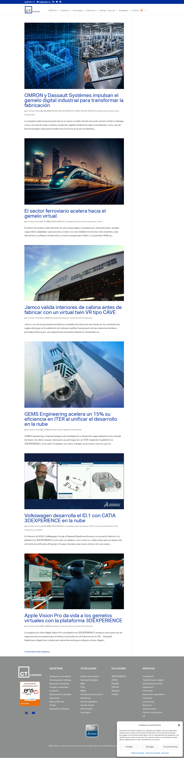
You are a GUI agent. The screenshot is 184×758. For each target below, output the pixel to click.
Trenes (100, 222)
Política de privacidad (152, 753)
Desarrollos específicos (153, 694)
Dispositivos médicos (59, 709)
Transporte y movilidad (33, 530)
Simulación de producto (91, 694)
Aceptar (129, 747)
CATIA (91, 526)
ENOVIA (115, 687)
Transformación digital (153, 680)
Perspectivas (29, 115)
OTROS (115, 694)
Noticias (110, 526)
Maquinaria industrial (59, 683)
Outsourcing (148, 701)
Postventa (147, 698)
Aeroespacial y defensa (59, 318)
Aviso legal (165, 753)
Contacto (135, 10)
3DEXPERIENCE (57, 222)
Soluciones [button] (91, 10)
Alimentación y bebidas (60, 694)
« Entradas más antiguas (36, 651)
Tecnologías (77, 10)
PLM (116, 526)
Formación (148, 691)
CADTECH (52, 10)
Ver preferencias (170, 747)
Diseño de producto (89, 676)
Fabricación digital (89, 680)
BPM (82, 683)
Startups (102, 10)
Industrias (64, 10)
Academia (54, 691)
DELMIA (55, 111)
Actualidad (123, 10)
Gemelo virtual (113, 111)
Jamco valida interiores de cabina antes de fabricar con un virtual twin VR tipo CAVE (73, 309)
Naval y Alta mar (56, 701)
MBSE (83, 691)
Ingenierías (54, 698)
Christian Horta (33, 111)
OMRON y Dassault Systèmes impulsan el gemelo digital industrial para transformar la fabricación (74, 100)
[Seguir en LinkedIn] (26, 713)
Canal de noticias (81, 526)
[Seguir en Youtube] (33, 713)
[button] (179, 725)
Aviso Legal (88, 746)
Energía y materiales (58, 687)
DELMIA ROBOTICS (89, 111)
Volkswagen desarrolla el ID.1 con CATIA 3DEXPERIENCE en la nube (70, 518)
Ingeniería (66, 430)
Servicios (111, 10)
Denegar (150, 747)
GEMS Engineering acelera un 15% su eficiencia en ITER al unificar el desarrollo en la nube (70, 419)
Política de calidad (115, 746)
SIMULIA (115, 691)
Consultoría (148, 676)
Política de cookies (137, 753)
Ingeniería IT (148, 687)
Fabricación (102, 111)
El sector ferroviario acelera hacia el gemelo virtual (65, 213)
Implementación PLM (152, 683)
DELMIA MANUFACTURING (69, 111)
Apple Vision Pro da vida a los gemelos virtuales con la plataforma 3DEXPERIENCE (73, 618)
